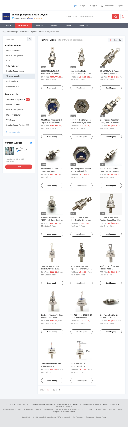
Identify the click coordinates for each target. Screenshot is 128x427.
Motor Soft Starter (13, 50)
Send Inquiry (52, 88)
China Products (23, 404)
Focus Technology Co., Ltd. (47, 417)
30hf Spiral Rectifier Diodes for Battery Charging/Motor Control (81, 122)
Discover (68, 25)
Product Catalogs (14, 132)
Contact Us (83, 25)
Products (24, 25)
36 (54, 390)
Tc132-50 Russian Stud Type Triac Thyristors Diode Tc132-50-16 (80, 269)
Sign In (75, 6)
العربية (84, 409)
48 (59, 390)
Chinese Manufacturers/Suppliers (42, 404)
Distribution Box (12, 86)
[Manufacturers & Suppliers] (18, 5)
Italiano (58, 409)
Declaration (90, 417)
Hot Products (10, 404)
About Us (39, 25)
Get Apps (110, 6)
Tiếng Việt (56, 412)
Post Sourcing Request (122, 16)
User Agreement (78, 417)
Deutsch (66, 409)
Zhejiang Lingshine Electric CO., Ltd (30, 14)
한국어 (91, 409)
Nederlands (76, 409)
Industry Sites (87, 404)
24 (49, 390)
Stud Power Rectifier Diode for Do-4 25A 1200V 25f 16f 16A (110, 317)
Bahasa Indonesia (69, 412)
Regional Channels (101, 404)
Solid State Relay (12, 66)
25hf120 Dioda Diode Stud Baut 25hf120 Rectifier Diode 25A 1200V (51, 73)
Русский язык (48, 409)
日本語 (98, 409)
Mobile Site (60, 407)
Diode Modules (12, 81)
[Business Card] (31, 143)
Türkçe (120, 409)
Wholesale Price (75, 404)
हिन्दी (104, 409)
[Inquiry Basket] (102, 6)
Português (29, 409)
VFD (8, 61)
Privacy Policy (101, 417)
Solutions (54, 25)
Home (8, 25)
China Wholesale (61, 404)
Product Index (115, 404)
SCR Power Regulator (14, 55)
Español (20, 409)
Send (19, 167)
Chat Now (22, 151)
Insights (69, 407)
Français (38, 409)
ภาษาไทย (112, 409)
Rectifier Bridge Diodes (15, 71)
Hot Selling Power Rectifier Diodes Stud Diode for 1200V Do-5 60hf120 (80, 171)
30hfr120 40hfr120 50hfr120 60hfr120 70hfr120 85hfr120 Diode (80, 366)
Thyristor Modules (13, 76)
